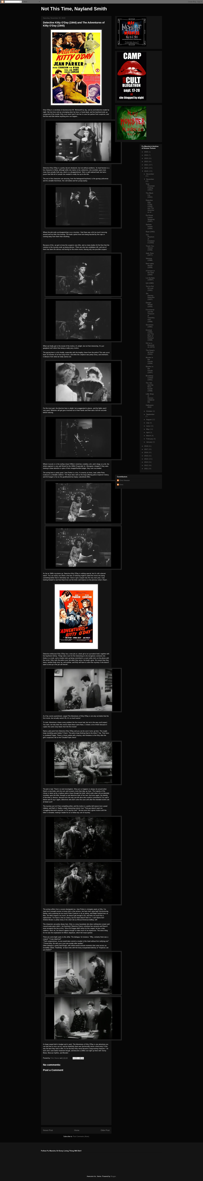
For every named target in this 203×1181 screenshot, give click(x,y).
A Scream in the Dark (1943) (150, 273)
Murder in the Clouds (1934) (149, 360)
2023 (146, 158)
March (148, 436)
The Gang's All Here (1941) (150, 352)
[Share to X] (78, 1058)
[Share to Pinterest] (83, 1058)
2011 (146, 469)
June (148, 426)
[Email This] (74, 1058)
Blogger (113, 1176)
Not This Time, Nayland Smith (74, 8)
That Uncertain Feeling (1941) (150, 187)
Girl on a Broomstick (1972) (150, 345)
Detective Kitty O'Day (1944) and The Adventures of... (150, 206)
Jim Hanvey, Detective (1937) (150, 296)
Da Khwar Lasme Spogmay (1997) (150, 218)
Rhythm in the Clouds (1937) (149, 369)
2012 (146, 465)
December (150, 174)
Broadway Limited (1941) (149, 378)
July (148, 423)
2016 (146, 452)
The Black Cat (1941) (149, 195)
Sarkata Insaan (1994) (149, 226)
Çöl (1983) (150, 283)
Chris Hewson (124, 480)
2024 (146, 155)
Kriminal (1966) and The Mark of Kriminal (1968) (150, 335)
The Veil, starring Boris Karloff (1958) (149, 387)
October (149, 411)
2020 (146, 168)
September (150, 414)
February (150, 439)
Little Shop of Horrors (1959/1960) (150, 398)
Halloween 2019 (150, 406)
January (149, 442)
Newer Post (48, 1130)
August (149, 419)
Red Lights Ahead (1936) (150, 265)
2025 (146, 152)
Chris (121, 485)
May (148, 429)
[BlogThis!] (76, 1058)
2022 (146, 161)
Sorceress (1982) (149, 326)
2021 (146, 165)
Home (76, 1130)
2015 (146, 456)
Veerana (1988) (149, 259)
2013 (146, 462)
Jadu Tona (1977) (150, 254)
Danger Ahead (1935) (149, 305)
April (148, 432)
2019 (146, 171)
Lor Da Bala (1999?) (150, 279)
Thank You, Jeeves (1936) (150, 248)
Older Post (105, 1130)
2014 (146, 459)
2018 (146, 446)
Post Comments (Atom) (81, 1136)
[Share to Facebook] (80, 1058)
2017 (146, 449)
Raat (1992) (150, 232)
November (150, 179)
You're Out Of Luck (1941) (150, 288)
